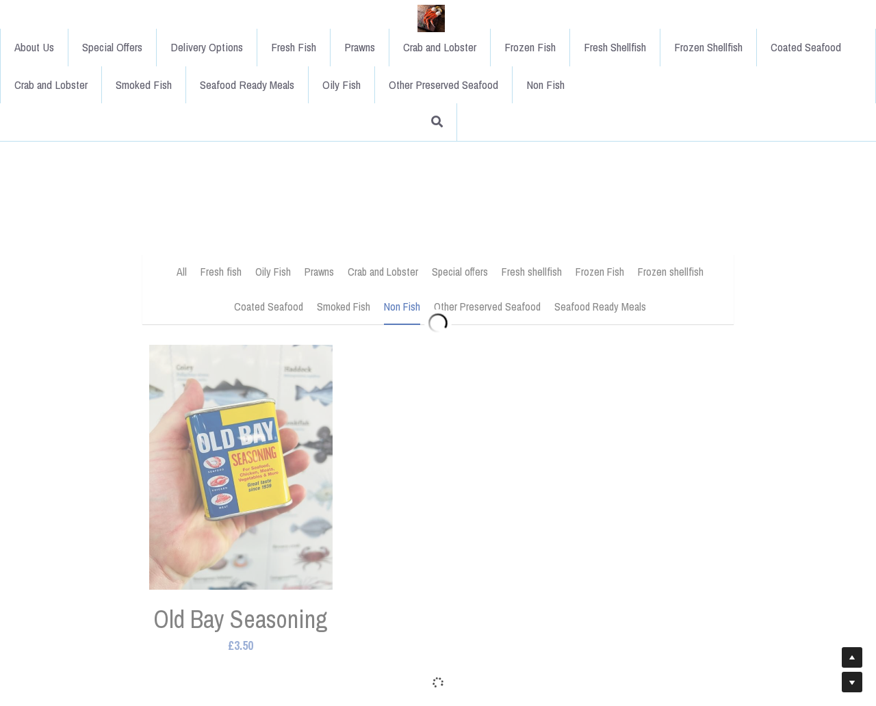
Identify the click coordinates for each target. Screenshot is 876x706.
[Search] (762, 19)
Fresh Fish (426, 18)
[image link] (105, 17)
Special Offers (245, 18)
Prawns (492, 18)
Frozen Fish (662, 18)
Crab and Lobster (572, 18)
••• (723, 18)
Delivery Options (339, 18)
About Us (167, 18)
